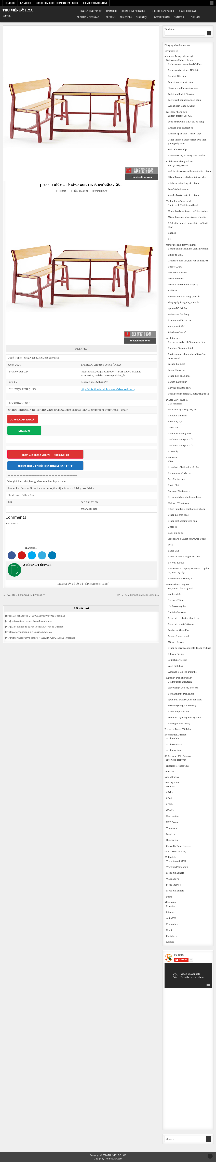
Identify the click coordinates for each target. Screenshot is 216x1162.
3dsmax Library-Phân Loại (133, 11)
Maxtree (171, 834)
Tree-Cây (173, 451)
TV (169, 239)
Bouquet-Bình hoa (177, 415)
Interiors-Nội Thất (176, 760)
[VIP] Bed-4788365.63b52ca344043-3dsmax (28, 632)
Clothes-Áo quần (177, 606)
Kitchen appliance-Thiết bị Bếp (184, 133)
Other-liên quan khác (179, 376)
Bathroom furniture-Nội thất (183, 70)
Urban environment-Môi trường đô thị (188, 393)
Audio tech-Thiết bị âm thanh (183, 205)
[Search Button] (211, 3)
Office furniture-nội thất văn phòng (186, 509)
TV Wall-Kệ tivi (176, 562)
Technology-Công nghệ (178, 201)
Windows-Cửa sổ (177, 332)
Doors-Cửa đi (175, 266)
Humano (170, 786)
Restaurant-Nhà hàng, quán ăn (184, 296)
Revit (169, 930)
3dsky (169, 792)
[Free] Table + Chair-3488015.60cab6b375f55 (81, 185)
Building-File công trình (180, 348)
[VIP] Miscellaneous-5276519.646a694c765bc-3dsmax (34, 626)
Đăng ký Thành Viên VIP (91, 11)
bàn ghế (71, 583)
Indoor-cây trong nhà (179, 433)
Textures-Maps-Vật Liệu (163, 11)
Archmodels (172, 738)
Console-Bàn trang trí (179, 491)
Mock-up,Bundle (175, 873)
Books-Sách (174, 594)
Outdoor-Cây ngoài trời (180, 439)
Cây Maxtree (25, 3)
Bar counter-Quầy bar (180, 473)
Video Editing (126, 17)
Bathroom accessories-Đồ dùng (185, 64)
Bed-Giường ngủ (176, 479)
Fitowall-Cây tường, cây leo (182, 409)
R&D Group (172, 822)
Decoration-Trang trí (177, 584)
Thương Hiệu (141, 17)
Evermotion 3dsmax (187, 11)
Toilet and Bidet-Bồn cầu (181, 94)
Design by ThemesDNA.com (108, 1158)
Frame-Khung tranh (178, 636)
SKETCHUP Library (162, 17)
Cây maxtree (111, 11)
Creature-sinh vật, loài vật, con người (188, 260)
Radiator (172, 290)
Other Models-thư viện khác (181, 245)
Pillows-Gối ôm (176, 654)
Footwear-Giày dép (178, 630)
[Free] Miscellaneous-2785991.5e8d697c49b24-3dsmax (35, 616)
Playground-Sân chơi (179, 388)
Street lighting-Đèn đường (182, 705)
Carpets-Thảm (175, 600)
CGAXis (170, 810)
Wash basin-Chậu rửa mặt (181, 106)
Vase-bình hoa (175, 666)
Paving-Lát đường (177, 382)
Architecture (173, 338)
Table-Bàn (173, 550)
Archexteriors (174, 744)
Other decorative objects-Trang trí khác (189, 648)
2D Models (179, 17)
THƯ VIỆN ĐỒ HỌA (18, 10)
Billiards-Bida (175, 255)
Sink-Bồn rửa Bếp (177, 149)
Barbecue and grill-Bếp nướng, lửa (186, 342)
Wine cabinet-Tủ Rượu (180, 578)
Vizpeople (172, 828)
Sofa (170, 544)
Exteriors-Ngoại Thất (177, 766)
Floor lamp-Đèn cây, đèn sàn (183, 687)
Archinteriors (173, 750)
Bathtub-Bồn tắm (177, 76)
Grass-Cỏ (173, 427)
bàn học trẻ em (97, 583)
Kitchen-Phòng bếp (176, 112)
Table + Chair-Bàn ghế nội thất (184, 556)
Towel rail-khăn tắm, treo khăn (184, 100)
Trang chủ (10, 3)
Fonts (169, 897)
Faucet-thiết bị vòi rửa (180, 116)
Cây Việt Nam (175, 403)
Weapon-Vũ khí (176, 326)
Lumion (170, 942)
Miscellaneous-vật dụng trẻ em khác (187, 177)
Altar (170, 461)
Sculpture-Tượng (177, 660)
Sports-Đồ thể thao (178, 308)
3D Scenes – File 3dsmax (88, 17)
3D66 (169, 798)
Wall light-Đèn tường (179, 723)
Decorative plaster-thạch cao (183, 618)
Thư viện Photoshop (177, 867)
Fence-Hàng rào (176, 370)
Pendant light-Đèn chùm (181, 694)
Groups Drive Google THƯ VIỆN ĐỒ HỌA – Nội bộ (57, 3)
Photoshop (172, 924)
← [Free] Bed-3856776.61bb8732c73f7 (24, 595)
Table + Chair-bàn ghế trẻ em (183, 183)
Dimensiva (172, 840)
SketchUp (171, 936)
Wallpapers (172, 879)
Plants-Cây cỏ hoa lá (176, 400)
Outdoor (172, 527)
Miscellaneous (176, 278)
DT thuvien (61, 191)
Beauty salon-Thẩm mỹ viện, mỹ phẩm (188, 248)
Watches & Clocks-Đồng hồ (182, 672)
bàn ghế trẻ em (82, 583)
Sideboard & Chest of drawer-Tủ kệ (187, 539)
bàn (65, 583)
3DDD (169, 804)
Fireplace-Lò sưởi (177, 272)
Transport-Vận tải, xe (179, 320)
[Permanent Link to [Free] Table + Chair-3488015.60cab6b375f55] (81, 103)
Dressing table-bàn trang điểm (184, 497)
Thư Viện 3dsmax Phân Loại (95, 3)
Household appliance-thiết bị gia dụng (188, 211)
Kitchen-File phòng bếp (180, 128)
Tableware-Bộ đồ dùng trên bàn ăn (186, 155)
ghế (106, 583)
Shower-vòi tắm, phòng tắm (183, 88)
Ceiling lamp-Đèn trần (180, 682)
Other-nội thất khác (178, 515)
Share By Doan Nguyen (178, 846)
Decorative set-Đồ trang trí (182, 624)
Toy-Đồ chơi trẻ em (178, 189)
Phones (172, 233)
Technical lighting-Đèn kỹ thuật (184, 717)
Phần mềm (195, 17)
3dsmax (170, 912)
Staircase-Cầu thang (179, 314)
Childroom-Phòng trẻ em (179, 161)
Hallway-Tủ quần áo (178, 503)
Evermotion (172, 816)
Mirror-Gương (176, 642)
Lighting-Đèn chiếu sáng (179, 678)
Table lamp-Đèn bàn (179, 711)
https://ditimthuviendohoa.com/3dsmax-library (108, 389)
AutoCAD (171, 918)
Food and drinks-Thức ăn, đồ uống (186, 121)
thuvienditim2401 (100, 190)
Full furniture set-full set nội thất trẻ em (189, 171)
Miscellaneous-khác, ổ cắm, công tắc (187, 217)
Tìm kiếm (169, 29)
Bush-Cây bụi (175, 421)
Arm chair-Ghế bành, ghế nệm (183, 467)
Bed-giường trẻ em (178, 165)
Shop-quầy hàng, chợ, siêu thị (183, 302)
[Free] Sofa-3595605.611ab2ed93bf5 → (138, 595)
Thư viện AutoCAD (176, 861)
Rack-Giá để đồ (175, 533)
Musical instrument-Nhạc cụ (183, 284)
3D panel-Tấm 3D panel (180, 588)
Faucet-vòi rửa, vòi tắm (180, 82)
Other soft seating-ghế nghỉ (182, 521)
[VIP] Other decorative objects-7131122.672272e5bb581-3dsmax (40, 638)
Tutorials (111, 17)
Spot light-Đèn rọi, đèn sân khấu (185, 699)
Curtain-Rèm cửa (177, 612)
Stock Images (173, 885)
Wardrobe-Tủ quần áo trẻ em (183, 195)
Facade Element (176, 364)
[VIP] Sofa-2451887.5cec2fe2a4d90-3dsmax (28, 621)
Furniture (171, 457)
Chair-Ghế (173, 485)
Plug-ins (170, 906)
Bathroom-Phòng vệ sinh (179, 60)
